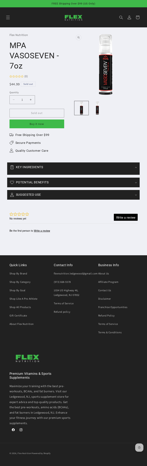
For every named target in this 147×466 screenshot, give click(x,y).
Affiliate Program (108, 282)
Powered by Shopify (41, 453)
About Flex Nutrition (22, 324)
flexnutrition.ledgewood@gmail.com (76, 273)
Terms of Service (64, 303)
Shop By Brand (18, 273)
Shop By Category (20, 282)
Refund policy (62, 311)
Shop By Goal (18, 290)
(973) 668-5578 (62, 282)
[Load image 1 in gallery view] (81, 108)
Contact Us (104, 290)
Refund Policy (106, 315)
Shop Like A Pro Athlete (24, 298)
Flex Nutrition (25, 453)
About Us (103, 273)
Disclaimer (104, 298)
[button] (8, 17)
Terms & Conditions (110, 332)
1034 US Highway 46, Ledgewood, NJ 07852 (66, 293)
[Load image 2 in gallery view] (97, 108)
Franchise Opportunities (112, 307)
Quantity (14, 92)
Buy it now (37, 124)
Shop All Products (20, 307)
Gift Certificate (18, 315)
